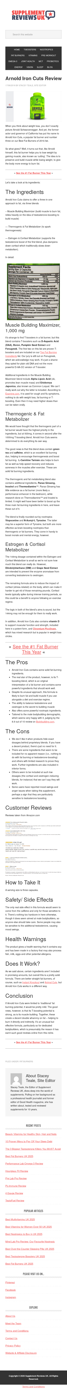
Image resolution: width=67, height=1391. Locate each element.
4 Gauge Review (14, 1193)
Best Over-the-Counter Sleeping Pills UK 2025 (29, 1248)
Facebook (10, 1290)
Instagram (10, 1297)
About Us (10, 1316)
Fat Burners (26, 1061)
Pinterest (10, 1282)
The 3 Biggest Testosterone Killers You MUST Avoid (33, 1148)
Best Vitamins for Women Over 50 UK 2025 (28, 1226)
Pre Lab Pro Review (16, 1178)
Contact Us (11, 1338)
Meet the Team (13, 1323)
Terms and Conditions (17, 1330)
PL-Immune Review (15, 1185)
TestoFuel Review (14, 1200)
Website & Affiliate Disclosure (21, 1353)
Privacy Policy (13, 1345)
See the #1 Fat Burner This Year (33, 173)
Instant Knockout (31, 982)
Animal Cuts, (51, 982)
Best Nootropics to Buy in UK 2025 (23, 1234)
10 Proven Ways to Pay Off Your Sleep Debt (28, 1141)
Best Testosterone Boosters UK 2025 (25, 1256)
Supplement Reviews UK (33, 14)
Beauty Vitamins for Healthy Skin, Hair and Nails (31, 1134)
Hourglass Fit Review (16, 1171)
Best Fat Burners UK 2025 (19, 1156)
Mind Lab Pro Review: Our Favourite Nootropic (30, 1241)
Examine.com (12, 393)
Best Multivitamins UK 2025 (20, 1219)
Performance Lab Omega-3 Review (24, 1163)
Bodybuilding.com (45, 721)
